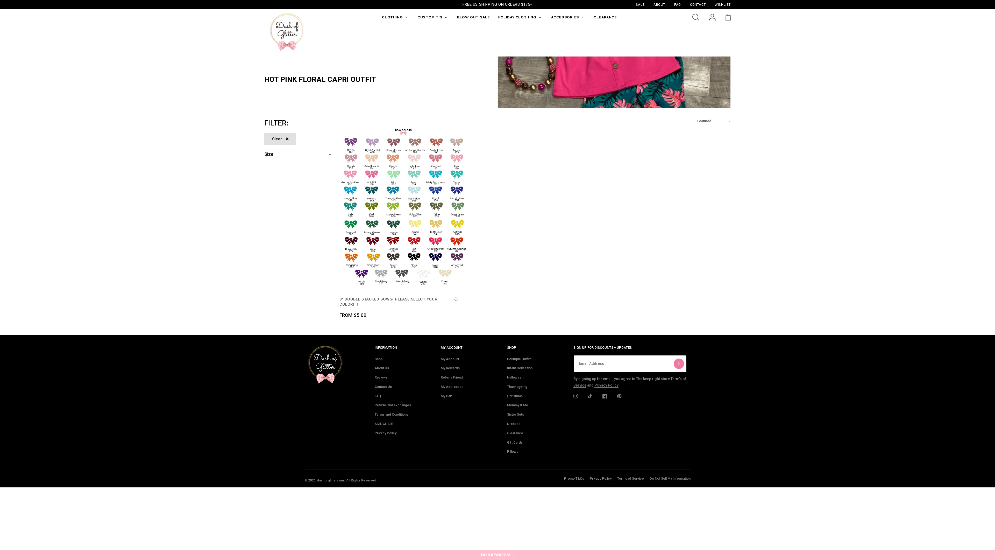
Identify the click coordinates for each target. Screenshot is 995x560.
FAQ (378, 396)
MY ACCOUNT (452, 347)
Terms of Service (630, 478)
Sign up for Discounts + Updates (602, 347)
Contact (698, 4)
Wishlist (723, 4)
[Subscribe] (679, 364)
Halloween (515, 377)
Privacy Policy (385, 433)
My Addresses (452, 387)
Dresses (513, 424)
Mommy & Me (517, 405)
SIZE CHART (384, 424)
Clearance (515, 433)
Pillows (512, 451)
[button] (497, 555)
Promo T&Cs (574, 478)
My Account (450, 359)
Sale (640, 4)
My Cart (446, 396)
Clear (277, 139)
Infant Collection (519, 368)
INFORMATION (386, 347)
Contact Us (383, 387)
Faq (677, 4)
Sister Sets (515, 414)
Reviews (381, 377)
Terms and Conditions (391, 414)
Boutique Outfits (519, 359)
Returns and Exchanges (393, 405)
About (659, 4)
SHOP (511, 347)
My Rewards (450, 368)
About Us (382, 368)
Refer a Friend (452, 377)
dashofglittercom (330, 480)
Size (268, 154)
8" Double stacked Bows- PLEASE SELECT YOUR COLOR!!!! (388, 302)
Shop (379, 359)
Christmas (515, 396)
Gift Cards (515, 442)
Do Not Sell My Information (670, 478)
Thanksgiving (517, 387)
